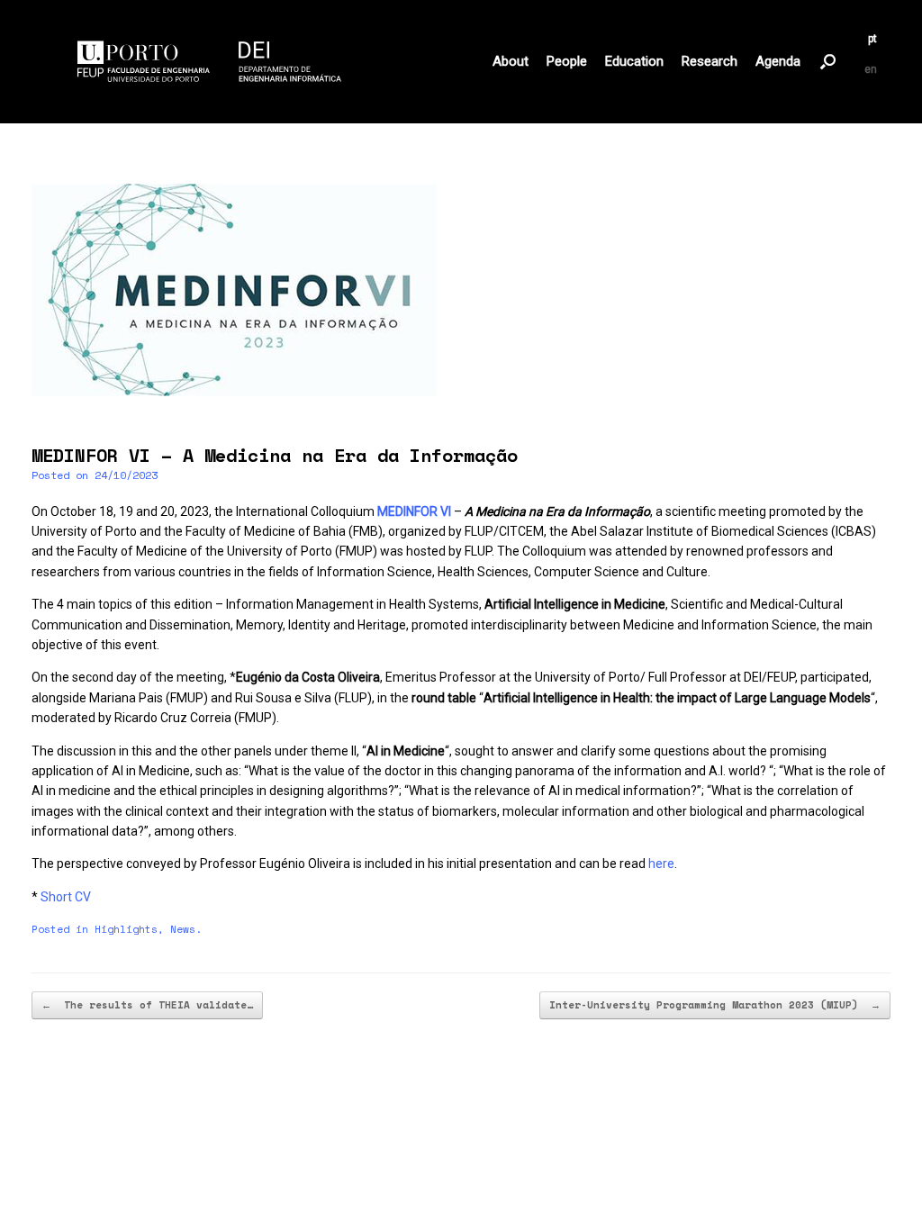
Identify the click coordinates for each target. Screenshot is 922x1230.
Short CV (66, 897)
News (182, 929)
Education (634, 61)
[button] (827, 61)
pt (872, 38)
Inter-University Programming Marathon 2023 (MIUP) (715, 1005)
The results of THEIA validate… (147, 1005)
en (870, 69)
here (660, 863)
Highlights (126, 929)
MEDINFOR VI (414, 511)
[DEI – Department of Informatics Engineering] (210, 61)
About (511, 61)
